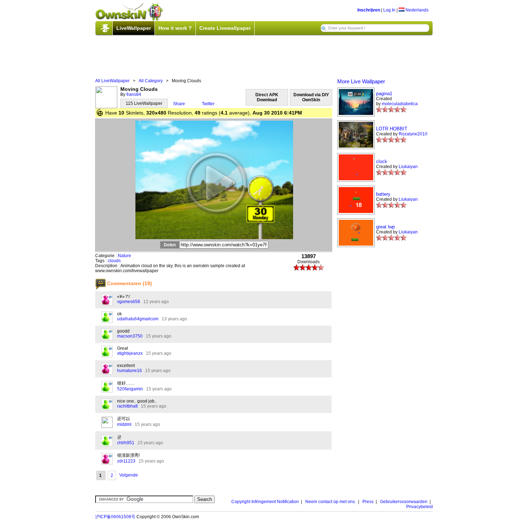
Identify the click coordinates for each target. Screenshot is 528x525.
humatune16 (129, 370)
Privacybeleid (419, 506)
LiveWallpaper (133, 28)
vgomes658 (128, 301)
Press (368, 501)
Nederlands (416, 10)
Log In (389, 10)
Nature (124, 255)
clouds (114, 260)
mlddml (124, 424)
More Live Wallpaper (361, 81)
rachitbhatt (127, 406)
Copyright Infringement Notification (265, 501)
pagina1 (384, 93)
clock (381, 161)
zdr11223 (126, 461)
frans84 (133, 94)
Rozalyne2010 (413, 133)
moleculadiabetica (400, 103)
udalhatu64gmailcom (137, 318)
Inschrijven (368, 10)
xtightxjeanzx (130, 353)
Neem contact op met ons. (330, 501)
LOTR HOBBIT (391, 128)
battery (383, 194)
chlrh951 (125, 442)
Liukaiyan (408, 166)
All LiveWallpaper (112, 80)
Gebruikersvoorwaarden (403, 501)
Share (179, 103)
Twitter (208, 103)
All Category (151, 80)
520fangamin (130, 388)
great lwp (385, 226)
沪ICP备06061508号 (115, 516)
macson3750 (130, 336)
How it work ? (175, 28)
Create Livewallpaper (225, 28)
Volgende (128, 475)
